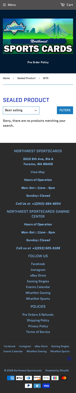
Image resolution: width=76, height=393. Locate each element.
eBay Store (38, 275)
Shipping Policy (38, 320)
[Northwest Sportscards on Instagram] (69, 359)
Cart (69, 5)
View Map (38, 172)
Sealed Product (26, 78)
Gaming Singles (38, 281)
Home (6, 78)
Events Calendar (38, 287)
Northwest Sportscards (28, 370)
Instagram (38, 270)
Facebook (38, 264)
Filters (65, 110)
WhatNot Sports (38, 298)
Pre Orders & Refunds (38, 314)
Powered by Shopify (57, 370)
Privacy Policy (38, 326)
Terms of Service (38, 332)
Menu (12, 5)
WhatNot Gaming (38, 293)
